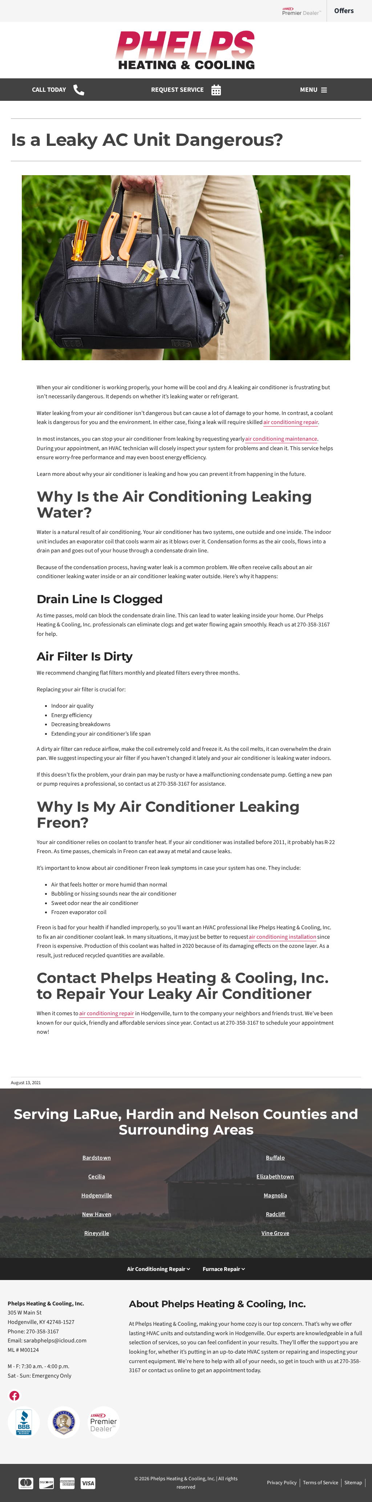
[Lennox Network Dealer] (305, 11)
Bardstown (96, 1158)
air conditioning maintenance (281, 439)
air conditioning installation (282, 937)
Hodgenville (96, 1195)
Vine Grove (275, 1233)
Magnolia (275, 1195)
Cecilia (96, 1177)
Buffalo (275, 1158)
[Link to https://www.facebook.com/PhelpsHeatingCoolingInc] (14, 1396)
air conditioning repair (290, 422)
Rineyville (96, 1233)
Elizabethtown (275, 1177)
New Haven (96, 1214)
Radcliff (275, 1214)
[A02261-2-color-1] (186, 32)
